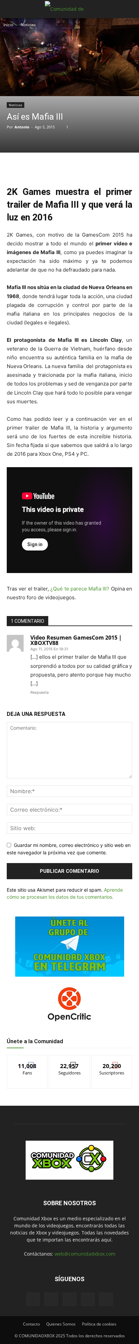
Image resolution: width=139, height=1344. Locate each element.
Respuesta (39, 692)
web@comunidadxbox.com (85, 1254)
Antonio (22, 126)
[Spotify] (69, 1299)
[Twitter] (50, 166)
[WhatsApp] (66, 166)
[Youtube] (106, 1299)
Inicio (8, 25)
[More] (97, 166)
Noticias (28, 25)
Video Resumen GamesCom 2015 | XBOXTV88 (76, 640)
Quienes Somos (61, 1324)
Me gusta (27, 1060)
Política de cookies (99, 1324)
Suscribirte (112, 1060)
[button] (11, 9)
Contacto (31, 1324)
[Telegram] (81, 166)
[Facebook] (34, 166)
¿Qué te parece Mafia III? (79, 588)
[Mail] (51, 1299)
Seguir (69, 1060)
